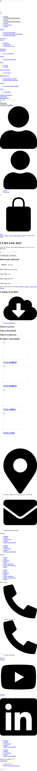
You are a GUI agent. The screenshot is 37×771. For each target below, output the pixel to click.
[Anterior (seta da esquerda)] (0, 770)
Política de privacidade (9, 542)
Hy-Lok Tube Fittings (15, 235)
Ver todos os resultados (6, 105)
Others (2, 89)
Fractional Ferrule (12, 269)
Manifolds (3, 50)
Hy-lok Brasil (7, 539)
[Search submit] (0, 102)
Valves (2, 40)
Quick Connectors (5, 70)
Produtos (5, 16)
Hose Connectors (4, 76)
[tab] (4, 256)
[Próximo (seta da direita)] (2, 770)
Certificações (3, 96)
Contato (5, 26)
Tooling (2, 83)
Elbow (24, 235)
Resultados (3, 103)
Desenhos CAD (4, 98)
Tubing (2, 56)
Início (1, 235)
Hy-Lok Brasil (7, 25)
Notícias (5, 23)
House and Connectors (9, 565)
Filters (1, 62)
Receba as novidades (6, 759)
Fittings (2, 29)
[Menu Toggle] (1, 12)
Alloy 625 (10, 264)
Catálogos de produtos (6, 95)
